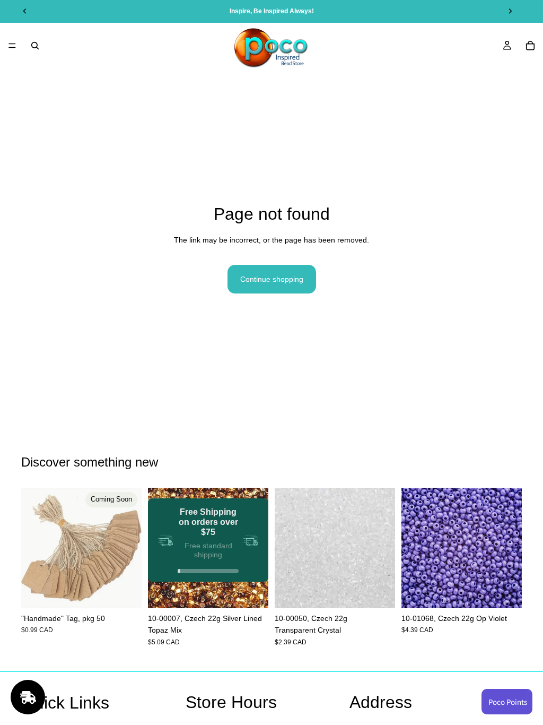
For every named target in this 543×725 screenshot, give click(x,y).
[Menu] (12, 45)
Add (260, 592)
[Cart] (530, 45)
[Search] (35, 45)
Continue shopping (271, 279)
